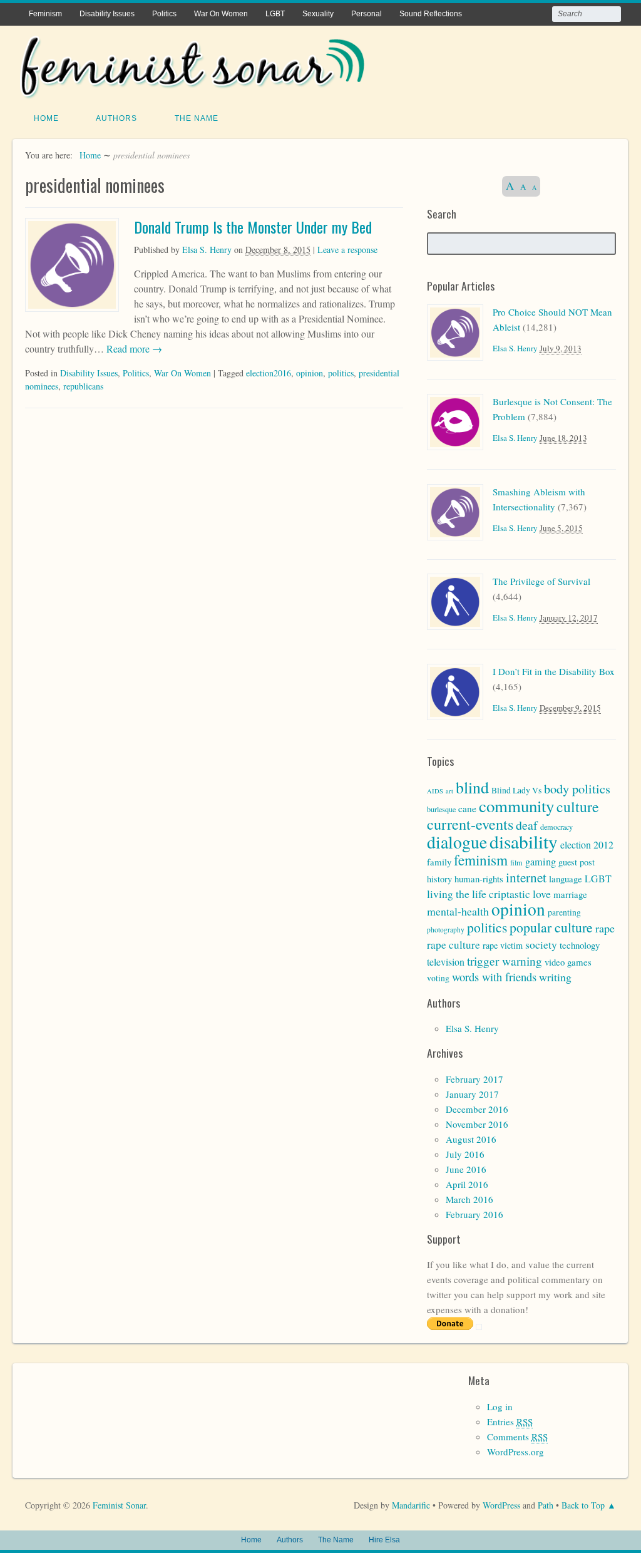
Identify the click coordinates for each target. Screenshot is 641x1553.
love (542, 894)
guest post (576, 862)
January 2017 (472, 1094)
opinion (309, 373)
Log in (500, 1406)
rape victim (503, 945)
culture (577, 807)
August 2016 (471, 1139)
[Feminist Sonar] (192, 90)
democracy (556, 827)
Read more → (133, 348)
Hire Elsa (384, 1539)
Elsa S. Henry (207, 249)
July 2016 (465, 1154)
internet (526, 877)
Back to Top (583, 1505)
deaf (527, 825)
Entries (510, 1421)
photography (445, 929)
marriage (570, 894)
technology (580, 945)
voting (438, 978)
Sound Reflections (430, 13)
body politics (577, 788)
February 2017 (474, 1079)
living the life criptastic (478, 894)
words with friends (494, 976)
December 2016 (477, 1109)
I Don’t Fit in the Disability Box (554, 671)
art (449, 791)
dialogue (457, 842)
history (439, 879)
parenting (564, 912)
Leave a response (347, 249)
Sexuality (318, 13)
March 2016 (469, 1199)
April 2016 (467, 1184)
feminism (481, 860)
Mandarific (411, 1505)
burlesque (441, 809)
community (516, 806)
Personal (366, 13)
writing (555, 976)
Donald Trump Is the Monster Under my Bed (253, 226)
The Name (196, 118)
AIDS (435, 791)
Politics (164, 13)
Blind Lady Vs (516, 790)
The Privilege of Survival (541, 581)
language (565, 878)
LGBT (275, 13)
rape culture (453, 944)
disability (524, 841)
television (445, 961)
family (439, 861)
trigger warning (504, 960)
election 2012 (586, 844)
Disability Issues (107, 13)
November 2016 (477, 1124)
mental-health (458, 911)
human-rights (478, 878)
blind (472, 787)
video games (568, 962)
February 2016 (474, 1214)
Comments (517, 1436)
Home (46, 118)
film (516, 862)
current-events (470, 823)
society (541, 944)
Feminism (45, 13)
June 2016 (466, 1169)
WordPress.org (515, 1451)
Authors (116, 118)
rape (605, 928)
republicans (83, 386)
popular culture (551, 927)
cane (467, 808)
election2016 (268, 373)
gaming (540, 862)
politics (341, 373)
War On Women (221, 13)
